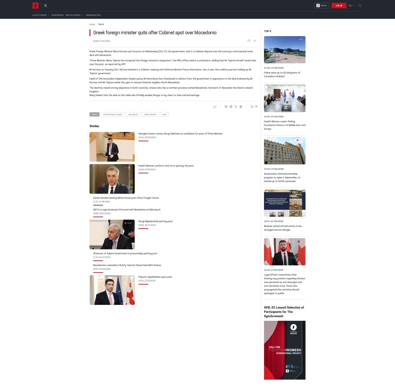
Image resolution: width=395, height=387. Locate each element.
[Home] (35, 5)
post (164, 114)
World (94, 114)
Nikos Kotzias (150, 114)
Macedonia (133, 114)
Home (92, 24)
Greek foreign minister (112, 114)
